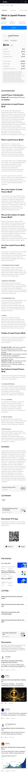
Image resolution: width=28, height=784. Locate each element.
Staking (4, 399)
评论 (4, 669)
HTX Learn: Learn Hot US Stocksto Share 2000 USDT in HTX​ (8, 572)
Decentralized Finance (16, 97)
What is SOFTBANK (6, 578)
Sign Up (14, 27)
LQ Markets (13, 10)
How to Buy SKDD (5, 563)
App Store (10, 546)
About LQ (4, 10)
